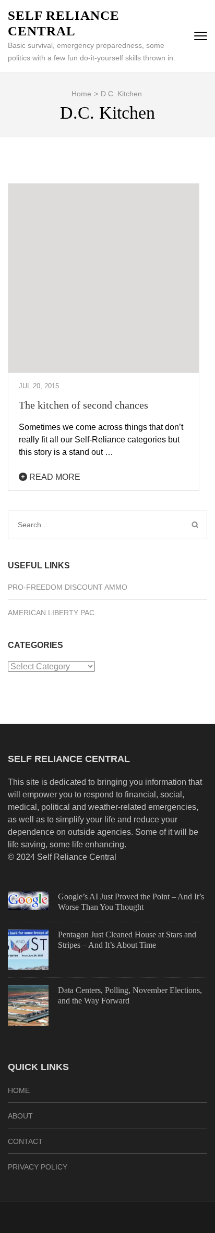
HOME (19, 1090)
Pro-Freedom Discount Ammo (67, 587)
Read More (53, 477)
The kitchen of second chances (83, 405)
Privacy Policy (37, 1167)
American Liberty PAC (51, 612)
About (20, 1116)
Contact (25, 1141)
